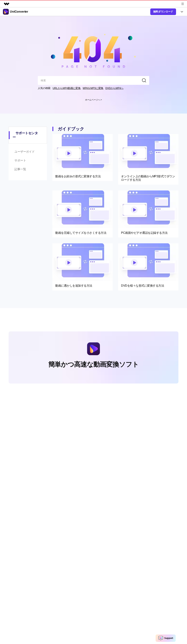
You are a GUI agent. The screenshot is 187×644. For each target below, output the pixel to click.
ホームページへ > (93, 100)
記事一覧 (20, 169)
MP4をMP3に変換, (93, 88)
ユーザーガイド (24, 151)
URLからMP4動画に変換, (67, 88)
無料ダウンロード (163, 11)
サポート (20, 160)
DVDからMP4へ (114, 88)
